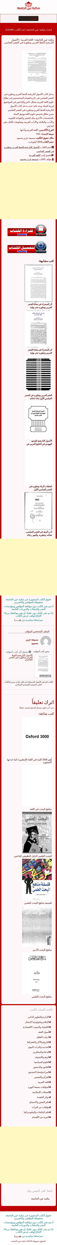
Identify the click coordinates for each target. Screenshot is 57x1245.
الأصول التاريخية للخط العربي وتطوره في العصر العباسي (21, 657)
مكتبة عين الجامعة (44, 39)
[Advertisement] (28, 190)
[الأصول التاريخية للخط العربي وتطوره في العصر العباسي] (37, 71)
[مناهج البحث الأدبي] (37, 926)
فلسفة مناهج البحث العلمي (38, 902)
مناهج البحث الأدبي (42, 949)
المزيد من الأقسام (40, 1117)
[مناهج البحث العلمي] (37, 973)
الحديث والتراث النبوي (38, 1047)
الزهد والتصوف (42, 1057)
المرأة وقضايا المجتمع (38, 1072)
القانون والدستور (41, 1067)
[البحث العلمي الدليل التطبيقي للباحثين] (37, 832)
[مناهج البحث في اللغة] (37, 785)
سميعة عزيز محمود (29, 159)
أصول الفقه (43, 1031)
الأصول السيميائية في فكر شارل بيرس (26, 682)
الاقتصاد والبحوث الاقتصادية (36, 1027)
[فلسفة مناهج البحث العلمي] (37, 879)
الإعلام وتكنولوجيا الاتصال (37, 1022)
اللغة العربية (27, 39)
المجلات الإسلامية (40, 1092)
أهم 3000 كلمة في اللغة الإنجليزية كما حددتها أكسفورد (29, 761)
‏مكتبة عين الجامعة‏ (40, 1198)
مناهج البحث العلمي (42, 996)
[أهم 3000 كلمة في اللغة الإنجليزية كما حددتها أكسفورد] (37, 736)
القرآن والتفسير (41, 1077)
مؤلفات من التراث (40, 1107)
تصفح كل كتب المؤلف (17, 651)
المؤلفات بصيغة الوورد (38, 1087)
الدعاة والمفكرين (41, 1051)
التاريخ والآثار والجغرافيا (38, 1042)
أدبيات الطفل (42, 1037)
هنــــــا (17, 619)
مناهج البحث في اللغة (41, 809)
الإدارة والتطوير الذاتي (38, 1016)
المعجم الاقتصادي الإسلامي (26, 684)
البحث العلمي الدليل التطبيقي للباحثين (33, 856)
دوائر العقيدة (43, 1097)
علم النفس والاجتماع (39, 1102)
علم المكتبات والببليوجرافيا (36, 1112)
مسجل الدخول (36, 707)
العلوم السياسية (41, 1062)
